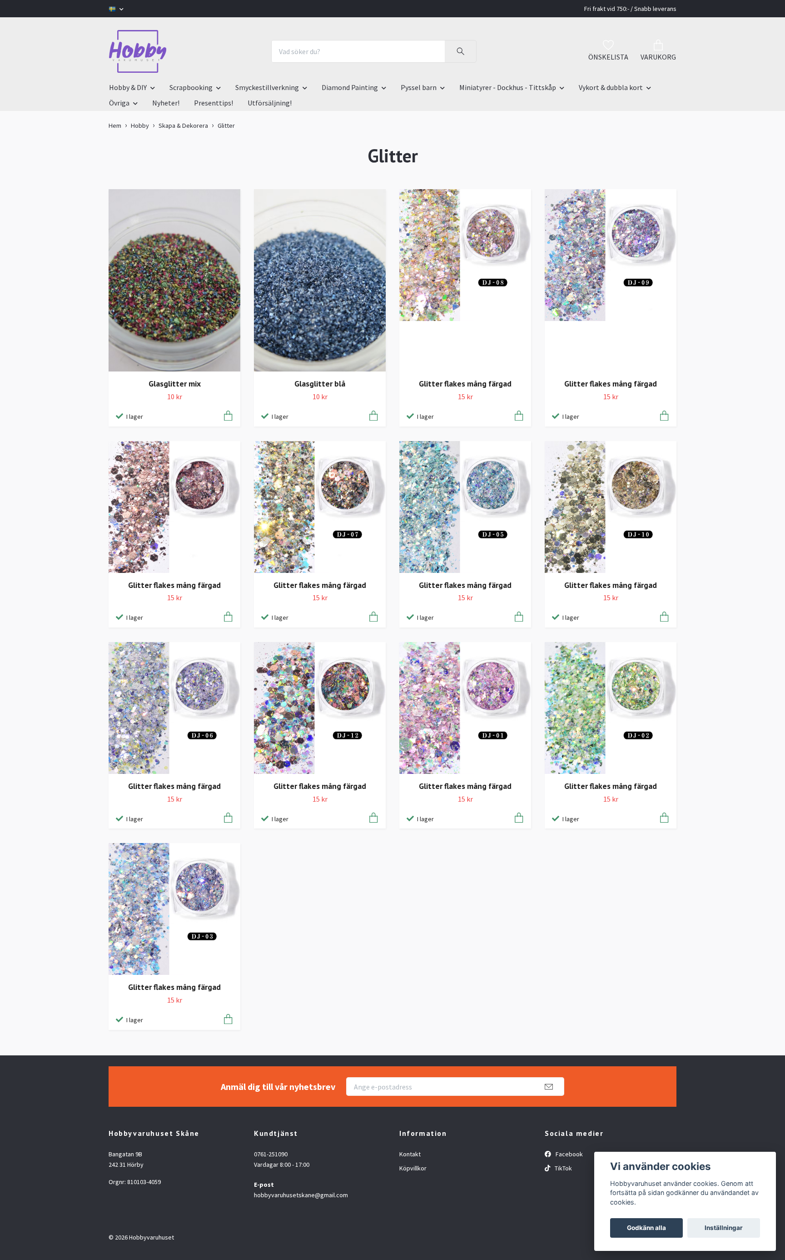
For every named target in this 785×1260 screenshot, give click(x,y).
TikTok (562, 1168)
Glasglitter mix (175, 383)
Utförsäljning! (270, 102)
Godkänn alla (646, 1227)
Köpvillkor (413, 1168)
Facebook (568, 1154)
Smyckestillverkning (267, 87)
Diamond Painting (350, 87)
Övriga (119, 102)
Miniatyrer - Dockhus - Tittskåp (507, 87)
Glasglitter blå (319, 383)
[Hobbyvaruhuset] (137, 51)
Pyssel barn (419, 87)
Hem (115, 125)
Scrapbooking (191, 87)
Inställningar (724, 1227)
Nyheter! (165, 102)
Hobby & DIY (128, 87)
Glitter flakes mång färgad (465, 383)
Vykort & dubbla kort (611, 87)
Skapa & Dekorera (183, 125)
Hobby (140, 125)
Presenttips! (213, 102)
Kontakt (410, 1154)
